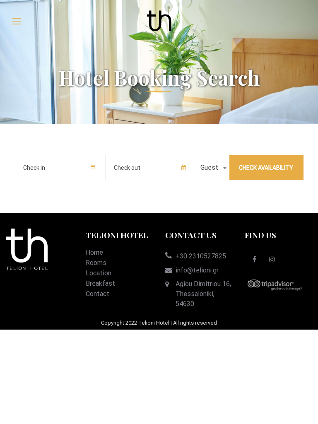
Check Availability (266, 167)
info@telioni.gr (197, 270)
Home (94, 252)
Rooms (96, 263)
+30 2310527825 (201, 256)
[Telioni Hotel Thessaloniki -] (159, 21)
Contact (97, 294)
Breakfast (100, 283)
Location (98, 273)
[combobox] (212, 167)
